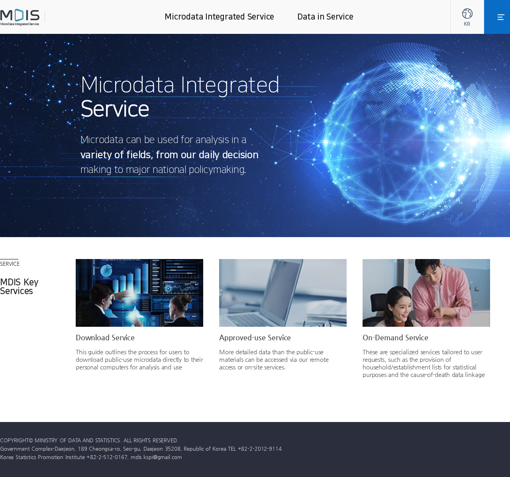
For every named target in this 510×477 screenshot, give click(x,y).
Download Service (105, 337)
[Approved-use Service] (283, 293)
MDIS (40, 17)
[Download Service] (139, 293)
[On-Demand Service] (426, 293)
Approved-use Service (255, 337)
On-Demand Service (395, 337)
